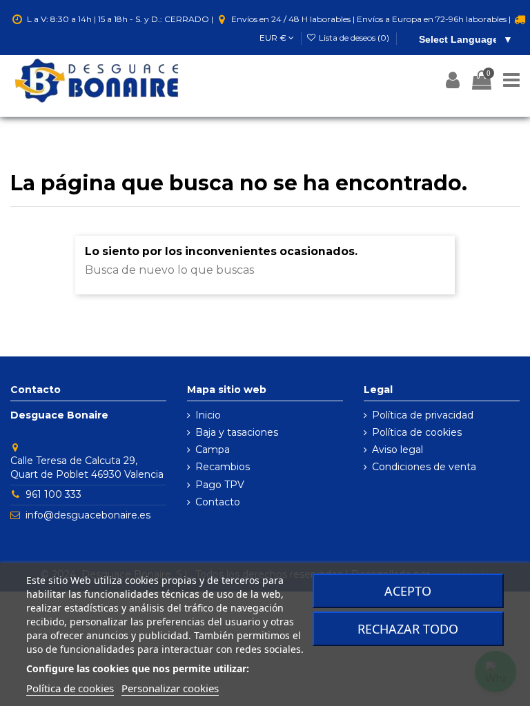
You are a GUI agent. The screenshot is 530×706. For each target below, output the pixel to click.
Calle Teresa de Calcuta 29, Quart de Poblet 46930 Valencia (87, 467)
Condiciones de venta (424, 467)
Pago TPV (219, 484)
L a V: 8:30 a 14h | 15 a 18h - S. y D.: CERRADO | (120, 19)
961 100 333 (53, 494)
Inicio (208, 415)
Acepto (407, 591)
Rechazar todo (407, 629)
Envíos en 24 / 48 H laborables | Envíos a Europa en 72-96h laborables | (371, 19)
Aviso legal (397, 449)
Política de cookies (417, 432)
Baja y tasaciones (236, 432)
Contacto (217, 502)
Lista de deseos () (354, 37)
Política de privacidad (422, 415)
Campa (212, 449)
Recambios (222, 467)
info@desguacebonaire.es (88, 515)
